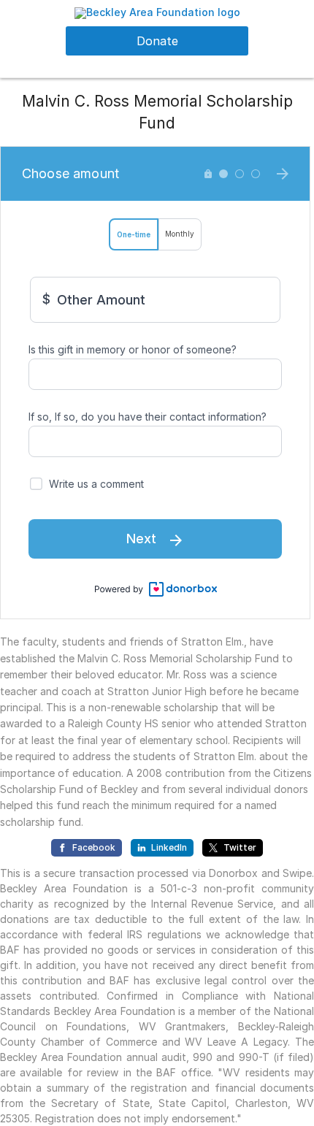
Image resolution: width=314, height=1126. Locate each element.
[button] (157, 12)
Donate (157, 41)
